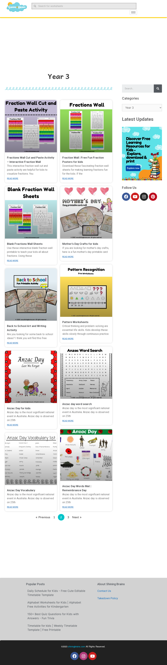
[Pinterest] (153, 197)
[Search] (158, 88)
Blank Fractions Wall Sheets (25, 243)
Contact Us (104, 591)
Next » (77, 517)
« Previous (43, 517)
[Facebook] (126, 197)
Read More (12, 178)
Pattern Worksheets (75, 322)
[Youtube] (135, 197)
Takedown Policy (107, 598)
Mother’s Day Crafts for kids (80, 243)
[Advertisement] (83, 42)
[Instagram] (144, 197)
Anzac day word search (77, 404)
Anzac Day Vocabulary (21, 490)
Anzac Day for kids (18, 408)
